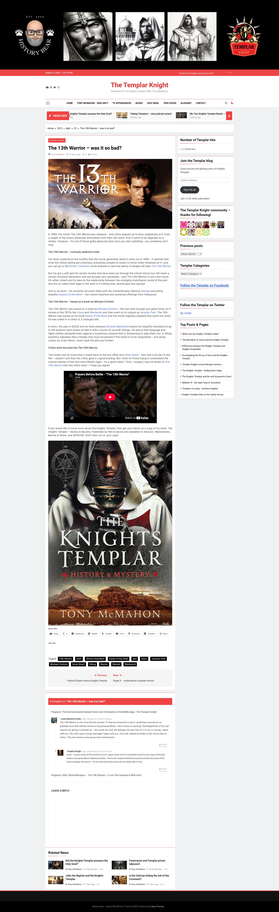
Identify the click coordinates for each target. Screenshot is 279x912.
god (135, 658)
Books (139, 103)
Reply (164, 745)
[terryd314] (183, 224)
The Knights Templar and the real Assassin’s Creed (189, 73)
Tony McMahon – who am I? (92, 103)
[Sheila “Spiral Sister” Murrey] (220, 224)
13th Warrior (65, 658)
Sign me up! (190, 189)
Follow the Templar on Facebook (204, 285)
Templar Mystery (57, 140)
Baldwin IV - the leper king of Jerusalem (201, 382)
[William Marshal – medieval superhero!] (222, 115)
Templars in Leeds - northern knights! (200, 388)
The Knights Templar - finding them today (202, 370)
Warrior (104, 664)
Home (70, 103)
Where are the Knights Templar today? (200, 334)
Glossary (186, 103)
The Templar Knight (139, 85)
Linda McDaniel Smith (71, 719)
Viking (92, 664)
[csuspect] (213, 224)
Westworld (96, 312)
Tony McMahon (57, 154)
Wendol (116, 664)
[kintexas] (191, 224)
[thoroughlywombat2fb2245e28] (183, 232)
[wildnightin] (205, 224)
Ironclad (145, 291)
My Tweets (185, 313)
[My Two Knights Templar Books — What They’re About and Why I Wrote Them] (122, 115)
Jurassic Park (148, 312)
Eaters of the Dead (96, 315)
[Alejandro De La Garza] (191, 232)
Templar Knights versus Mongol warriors (201, 364)
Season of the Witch (70, 294)
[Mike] (198, 224)
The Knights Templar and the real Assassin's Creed (206, 376)
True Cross (169, 103)
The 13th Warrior (160, 266)
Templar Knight (74, 751)
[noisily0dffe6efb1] (205, 232)
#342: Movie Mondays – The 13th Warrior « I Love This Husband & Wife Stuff (101, 775)
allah (79, 658)
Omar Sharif (131, 354)
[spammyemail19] (198, 232)
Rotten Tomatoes (79, 266)
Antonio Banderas (117, 326)
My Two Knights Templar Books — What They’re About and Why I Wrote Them (171, 113)
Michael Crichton (107, 308)
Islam (144, 658)
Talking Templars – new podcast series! (92, 113)
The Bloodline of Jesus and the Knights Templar (205, 340)
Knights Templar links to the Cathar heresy (202, 394)
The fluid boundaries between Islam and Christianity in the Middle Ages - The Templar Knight (109, 712)
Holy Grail (153, 103)
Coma (80, 312)
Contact (201, 103)
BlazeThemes (157, 906)
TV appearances (121, 103)
